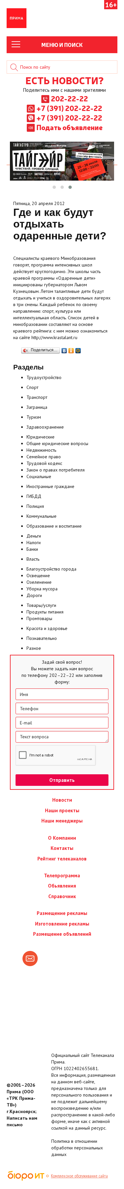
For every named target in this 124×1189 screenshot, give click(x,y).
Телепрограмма (62, 875)
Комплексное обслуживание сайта (79, 1176)
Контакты (62, 848)
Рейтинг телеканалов (62, 859)
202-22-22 (69, 98)
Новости (62, 800)
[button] (54, 187)
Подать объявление (69, 127)
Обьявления (62, 886)
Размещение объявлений (62, 934)
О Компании (62, 838)
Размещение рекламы (62, 913)
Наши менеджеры (62, 821)
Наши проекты (62, 810)
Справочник (62, 896)
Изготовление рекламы (62, 924)
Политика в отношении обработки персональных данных (77, 1147)
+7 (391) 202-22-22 (69, 108)
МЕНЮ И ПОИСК (62, 44)
